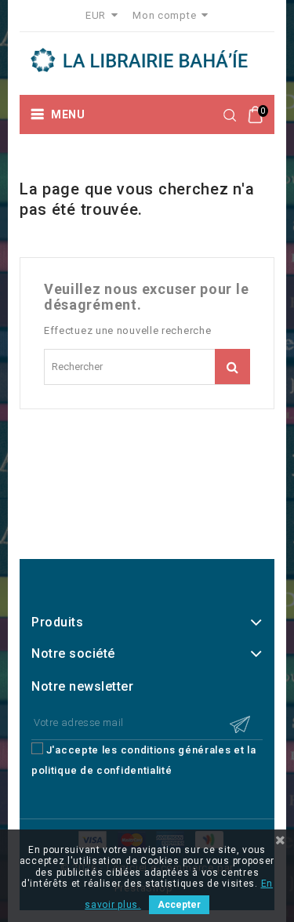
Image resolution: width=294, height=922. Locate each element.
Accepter (179, 904)
